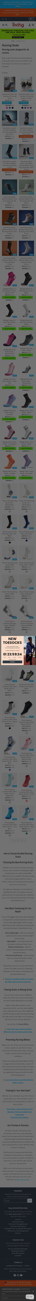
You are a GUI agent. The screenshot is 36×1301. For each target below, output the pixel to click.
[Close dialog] (33, 637)
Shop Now (12, 661)
